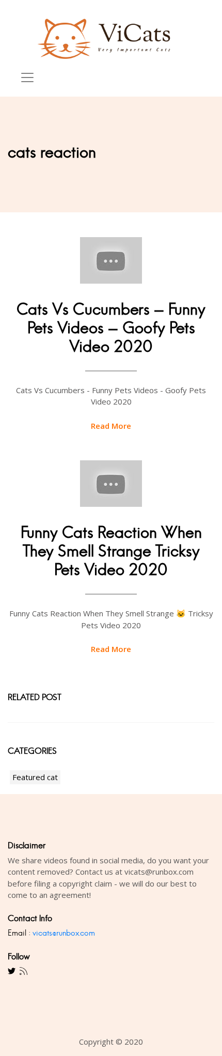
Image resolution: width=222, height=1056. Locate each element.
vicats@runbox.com (64, 933)
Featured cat (35, 777)
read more (111, 426)
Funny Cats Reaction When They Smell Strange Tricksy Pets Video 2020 (111, 551)
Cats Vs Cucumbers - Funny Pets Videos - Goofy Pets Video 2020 (111, 328)
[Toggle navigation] (27, 77)
